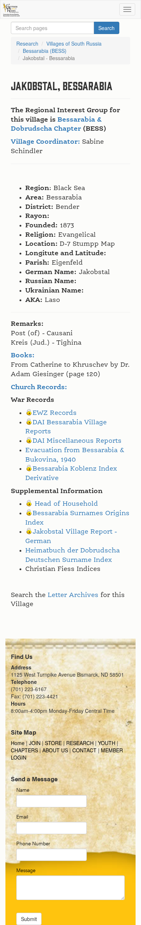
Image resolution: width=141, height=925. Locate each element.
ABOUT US (55, 750)
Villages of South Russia (74, 43)
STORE (53, 743)
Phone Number (33, 843)
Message (25, 870)
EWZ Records (55, 413)
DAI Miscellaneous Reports (77, 441)
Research (27, 43)
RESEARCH (80, 743)
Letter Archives (73, 595)
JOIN (34, 743)
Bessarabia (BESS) (45, 50)
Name (22, 789)
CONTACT (84, 750)
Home (18, 743)
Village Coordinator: (45, 142)
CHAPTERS (24, 750)
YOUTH (106, 743)
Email (22, 816)
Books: (23, 355)
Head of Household (66, 504)
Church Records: (39, 387)
